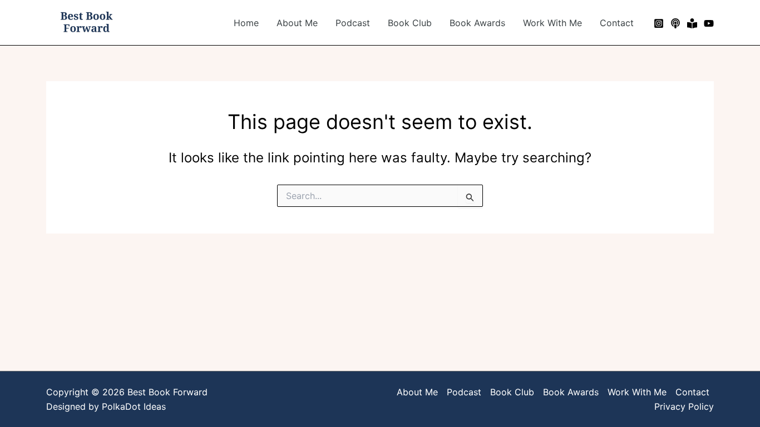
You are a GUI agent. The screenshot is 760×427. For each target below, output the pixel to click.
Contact (617, 22)
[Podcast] (675, 23)
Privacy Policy (684, 406)
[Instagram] (659, 23)
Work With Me (552, 22)
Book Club (410, 22)
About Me (297, 22)
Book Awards (477, 22)
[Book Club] (692, 23)
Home (246, 22)
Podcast (352, 22)
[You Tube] (709, 23)
